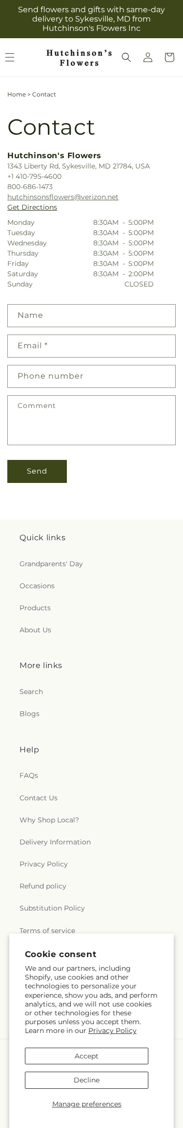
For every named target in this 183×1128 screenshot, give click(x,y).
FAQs (29, 775)
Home (16, 94)
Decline (87, 1080)
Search (31, 691)
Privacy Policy (112, 1030)
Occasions (37, 585)
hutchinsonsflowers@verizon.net (63, 196)
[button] (126, 57)
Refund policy (43, 886)
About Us (35, 629)
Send (37, 471)
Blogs (30, 713)
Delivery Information (55, 842)
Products (35, 607)
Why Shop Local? (49, 820)
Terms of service (47, 930)
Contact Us (39, 797)
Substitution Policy (52, 908)
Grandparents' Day (51, 563)
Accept (87, 1056)
